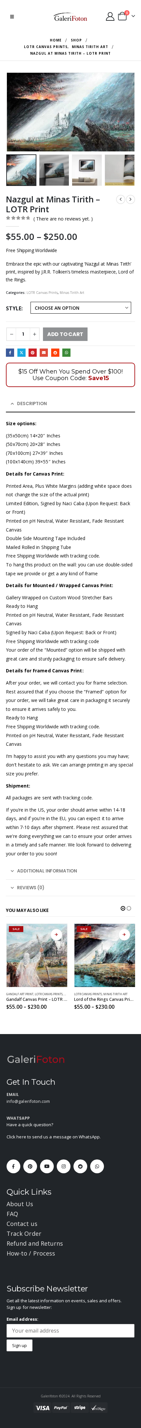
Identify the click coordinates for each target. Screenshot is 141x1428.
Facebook (10, 353)
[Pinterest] (30, 1166)
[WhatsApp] (97, 1166)
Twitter (21, 353)
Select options (17, 935)
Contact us (22, 1224)
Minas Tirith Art (72, 292)
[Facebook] (13, 1166)
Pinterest (33, 353)
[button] (12, 16)
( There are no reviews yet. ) (63, 219)
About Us (20, 1204)
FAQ (12, 1214)
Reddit (55, 353)
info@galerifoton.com (28, 1101)
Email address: (22, 1319)
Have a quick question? (30, 1125)
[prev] (120, 199)
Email (44, 353)
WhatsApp (66, 353)
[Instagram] (63, 1166)
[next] (130, 199)
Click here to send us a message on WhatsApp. (54, 1137)
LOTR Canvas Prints (42, 292)
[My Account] (110, 16)
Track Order (24, 1233)
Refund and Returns (35, 1243)
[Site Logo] (70, 16)
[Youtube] (47, 1166)
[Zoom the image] (36, 1059)
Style (13, 308)
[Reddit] (80, 1166)
